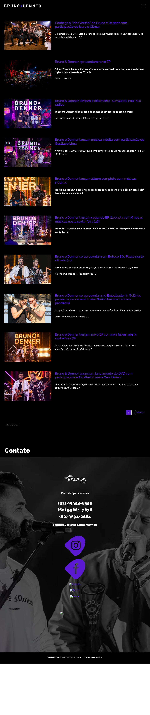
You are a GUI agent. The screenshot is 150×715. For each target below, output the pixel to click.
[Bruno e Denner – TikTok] (75, 596)
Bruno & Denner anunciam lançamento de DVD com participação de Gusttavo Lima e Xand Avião (93, 375)
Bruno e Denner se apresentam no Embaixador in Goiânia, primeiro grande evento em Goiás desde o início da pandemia (98, 299)
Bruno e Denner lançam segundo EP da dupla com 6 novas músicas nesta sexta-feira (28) (99, 219)
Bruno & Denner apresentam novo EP (83, 62)
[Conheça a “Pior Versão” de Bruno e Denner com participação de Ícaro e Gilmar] (27, 35)
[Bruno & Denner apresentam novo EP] (27, 74)
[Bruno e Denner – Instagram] (75, 536)
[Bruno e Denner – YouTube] (75, 583)
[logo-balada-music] (75, 475)
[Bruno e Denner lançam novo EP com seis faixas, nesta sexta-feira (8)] (27, 347)
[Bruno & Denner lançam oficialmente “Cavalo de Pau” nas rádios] (27, 113)
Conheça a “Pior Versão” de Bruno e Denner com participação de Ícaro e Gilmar (91, 24)
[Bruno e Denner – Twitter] (75, 590)
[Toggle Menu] (143, 6)
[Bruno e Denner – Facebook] (75, 559)
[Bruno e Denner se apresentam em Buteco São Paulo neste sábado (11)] (27, 269)
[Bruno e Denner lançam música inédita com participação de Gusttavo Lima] (27, 152)
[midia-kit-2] (75, 612)
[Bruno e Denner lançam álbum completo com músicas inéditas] (27, 191)
